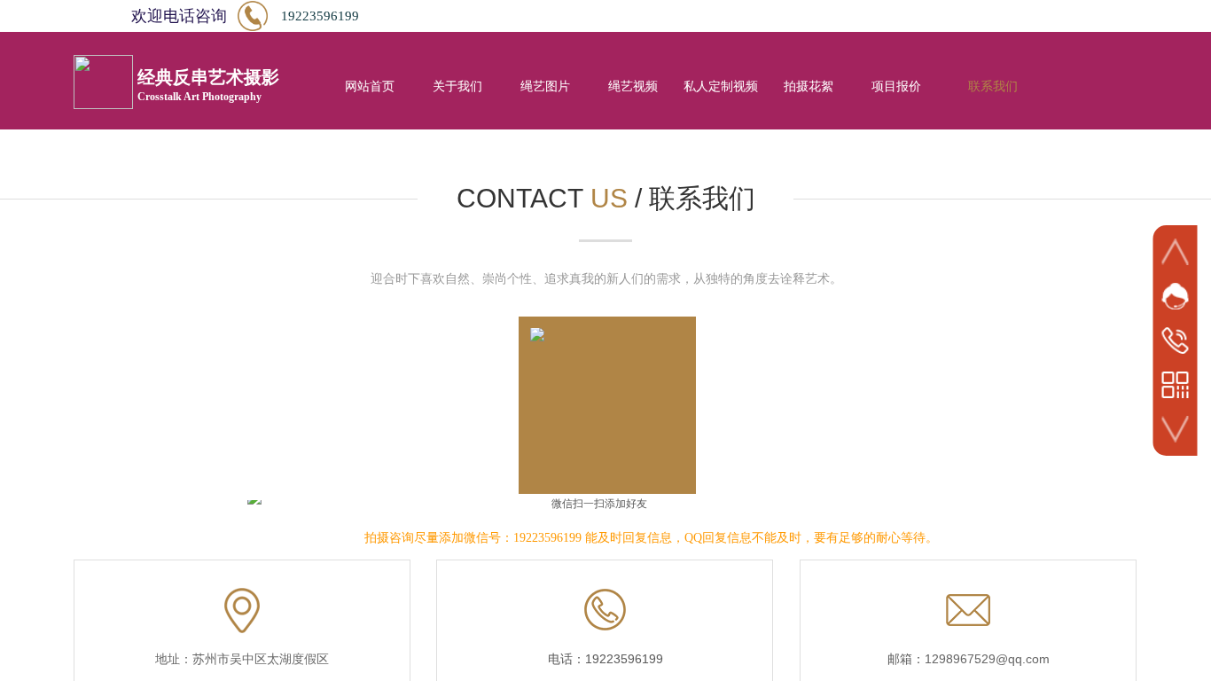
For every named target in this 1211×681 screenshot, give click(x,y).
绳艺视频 (633, 86)
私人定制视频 (721, 86)
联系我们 (993, 86)
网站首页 (370, 86)
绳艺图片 (545, 86)
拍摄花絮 (808, 86)
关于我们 (457, 86)
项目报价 (896, 86)
